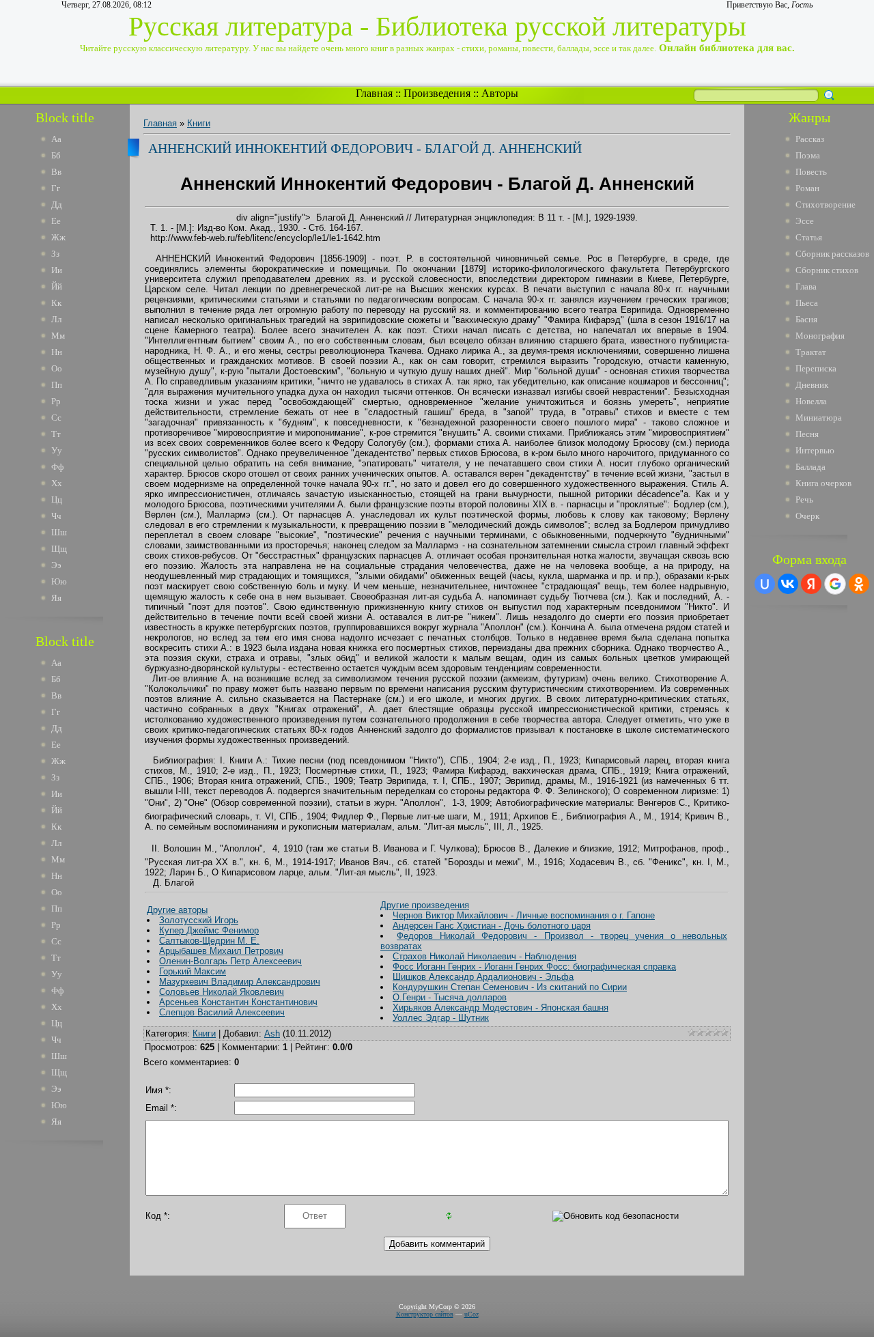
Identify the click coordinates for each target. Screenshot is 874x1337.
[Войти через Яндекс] (811, 584)
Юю (59, 581)
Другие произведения (424, 905)
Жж (58, 237)
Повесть (811, 172)
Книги (198, 123)
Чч (56, 516)
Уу (56, 450)
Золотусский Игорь (198, 920)
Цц (56, 499)
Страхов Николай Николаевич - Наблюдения (484, 956)
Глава (806, 286)
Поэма (807, 155)
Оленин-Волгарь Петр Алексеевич (230, 961)
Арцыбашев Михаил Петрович (221, 951)
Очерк (807, 516)
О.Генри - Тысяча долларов (450, 997)
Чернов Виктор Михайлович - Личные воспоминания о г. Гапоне (524, 915)
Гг (55, 188)
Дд (56, 204)
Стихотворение (825, 204)
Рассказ (809, 139)
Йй (56, 286)
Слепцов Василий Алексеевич (222, 1012)
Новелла (811, 401)
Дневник (811, 385)
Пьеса (806, 303)
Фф (57, 467)
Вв (56, 172)
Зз (55, 254)
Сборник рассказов (832, 254)
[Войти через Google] (835, 584)
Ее (56, 221)
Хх (56, 483)
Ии (56, 270)
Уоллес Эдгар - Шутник (441, 1018)
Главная (374, 93)
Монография (820, 335)
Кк (56, 303)
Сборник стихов (826, 270)
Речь (804, 499)
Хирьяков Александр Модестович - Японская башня (500, 1007)
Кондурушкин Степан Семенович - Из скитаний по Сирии (510, 987)
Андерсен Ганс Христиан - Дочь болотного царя (492, 925)
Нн (56, 352)
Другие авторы (177, 910)
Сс (56, 417)
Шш (59, 532)
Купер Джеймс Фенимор (209, 930)
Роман (807, 188)
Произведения (437, 93)
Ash (272, 1033)
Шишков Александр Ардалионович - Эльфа (483, 977)
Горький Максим (192, 971)
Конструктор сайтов (424, 1314)
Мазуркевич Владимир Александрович (239, 981)
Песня (807, 434)
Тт (56, 434)
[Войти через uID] (765, 584)
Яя (56, 598)
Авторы (499, 93)
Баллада (810, 467)
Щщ (59, 549)
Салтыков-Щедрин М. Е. (209, 940)
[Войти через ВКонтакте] (788, 584)
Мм (58, 335)
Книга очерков (823, 483)
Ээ (56, 565)
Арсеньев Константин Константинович (238, 1002)
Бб (56, 155)
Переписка (815, 368)
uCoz (471, 1314)
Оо (56, 368)
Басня (806, 319)
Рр (56, 401)
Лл (56, 319)
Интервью (814, 450)
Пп (56, 385)
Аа (56, 139)
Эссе (804, 221)
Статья (808, 237)
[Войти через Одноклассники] (859, 584)
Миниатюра (818, 417)
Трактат (810, 352)
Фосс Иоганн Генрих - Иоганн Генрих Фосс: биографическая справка (534, 966)
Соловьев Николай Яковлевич (221, 992)
